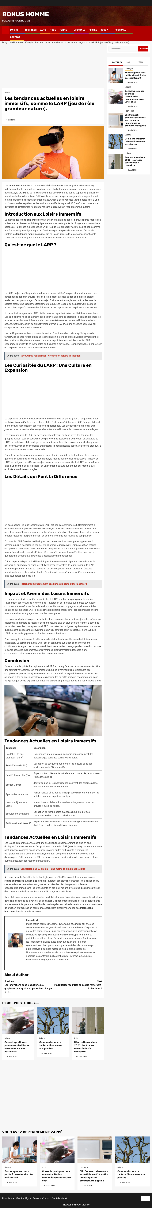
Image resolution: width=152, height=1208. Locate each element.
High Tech (31, 30)
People (93, 30)
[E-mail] (9, 968)
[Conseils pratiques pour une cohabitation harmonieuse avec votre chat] (18, 1020)
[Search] (147, 33)
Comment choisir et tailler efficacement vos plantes (51, 1045)
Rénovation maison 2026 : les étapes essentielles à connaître (85, 1047)
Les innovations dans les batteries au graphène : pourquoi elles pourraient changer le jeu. (28, 986)
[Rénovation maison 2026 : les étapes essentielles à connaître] (88, 1020)
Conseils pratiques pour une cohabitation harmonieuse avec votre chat (17, 1047)
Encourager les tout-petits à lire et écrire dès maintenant (136, 75)
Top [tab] (140, 62)
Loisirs (14, 30)
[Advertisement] (53, 66)
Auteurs (37, 1198)
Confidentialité (59, 1198)
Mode (53, 30)
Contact (15, 37)
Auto (43, 30)
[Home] (5, 30)
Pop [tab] (128, 62)
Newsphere (69, 1204)
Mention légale (23, 1198)
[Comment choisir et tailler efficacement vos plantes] (53, 1020)
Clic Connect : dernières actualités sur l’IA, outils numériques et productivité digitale (135, 120)
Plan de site (8, 1198)
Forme (63, 30)
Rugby (104, 30)
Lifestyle (79, 30)
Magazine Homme (12, 42)
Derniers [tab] (117, 62)
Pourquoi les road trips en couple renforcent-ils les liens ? (78, 985)
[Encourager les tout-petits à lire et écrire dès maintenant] (116, 75)
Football (120, 30)
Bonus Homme (25, 14)
